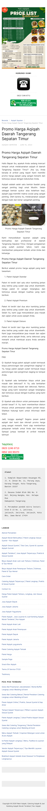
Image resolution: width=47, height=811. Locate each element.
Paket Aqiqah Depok (10, 634)
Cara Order (6, 576)
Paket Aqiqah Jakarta (10, 639)
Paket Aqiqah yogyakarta (12, 644)
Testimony (6, 674)
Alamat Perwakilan (9, 533)
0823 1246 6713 (23, 95)
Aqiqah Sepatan (17, 120)
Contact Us (6, 589)
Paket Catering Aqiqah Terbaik (14, 649)
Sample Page (7, 659)
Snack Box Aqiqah (9, 664)
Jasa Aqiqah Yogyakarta (11, 612)
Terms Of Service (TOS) (11, 669)
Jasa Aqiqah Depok (9, 602)
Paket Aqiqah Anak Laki (11, 624)
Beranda (5, 120)
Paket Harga (7, 654)
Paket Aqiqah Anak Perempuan (14, 629)
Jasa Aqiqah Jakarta (10, 607)
